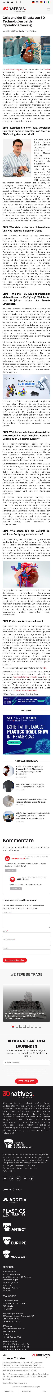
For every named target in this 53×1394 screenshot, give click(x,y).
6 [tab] (32, 1026)
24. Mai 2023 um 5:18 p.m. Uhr (36, 856)
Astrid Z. (22, 31)
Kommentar (7, 912)
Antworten (11, 870)
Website (5, 948)
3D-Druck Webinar (11, 1288)
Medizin (47, 69)
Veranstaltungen (10, 1280)
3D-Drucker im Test (11, 1274)
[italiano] (49, 2)
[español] (41, 2)
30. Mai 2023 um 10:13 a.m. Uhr (34, 877)
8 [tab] (40, 1026)
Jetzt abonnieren (26, 1081)
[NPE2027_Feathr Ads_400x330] (26, 734)
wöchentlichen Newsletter (25, 690)
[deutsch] (33, 2)
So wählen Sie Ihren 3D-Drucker (17, 1277)
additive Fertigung (14, 69)
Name (5, 931)
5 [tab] (28, 1026)
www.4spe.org (9, 1171)
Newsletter (7, 1285)
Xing (44, 677)
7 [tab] (36, 1026)
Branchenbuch (9, 1271)
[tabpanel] (26, 1003)
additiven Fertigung (30, 1122)
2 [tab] (17, 1026)
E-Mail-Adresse (9, 940)
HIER (44, 668)
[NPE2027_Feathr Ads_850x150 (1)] (26, 700)
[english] (37, 2)
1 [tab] (13, 1026)
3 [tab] (20, 1026)
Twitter (26, 677)
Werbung (7, 1290)
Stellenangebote (10, 1282)
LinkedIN (33, 677)
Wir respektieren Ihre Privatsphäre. (15, 1383)
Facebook (17, 677)
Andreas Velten (18, 859)
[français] (45, 2)
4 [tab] (24, 1026)
